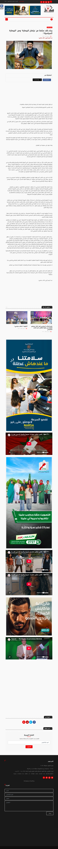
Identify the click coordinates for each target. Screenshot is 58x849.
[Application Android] (48, 2)
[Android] (52, 777)
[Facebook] (41, 2)
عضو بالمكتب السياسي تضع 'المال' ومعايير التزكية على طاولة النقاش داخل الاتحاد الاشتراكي (41, 328)
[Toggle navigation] (6, 19)
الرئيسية (1, 8)
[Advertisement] (29, 93)
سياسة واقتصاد (49, 27)
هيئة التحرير (21, 1)
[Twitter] (43, 2)
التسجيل (29, 747)
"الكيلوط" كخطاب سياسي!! (21, 326)
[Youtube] (46, 2)
